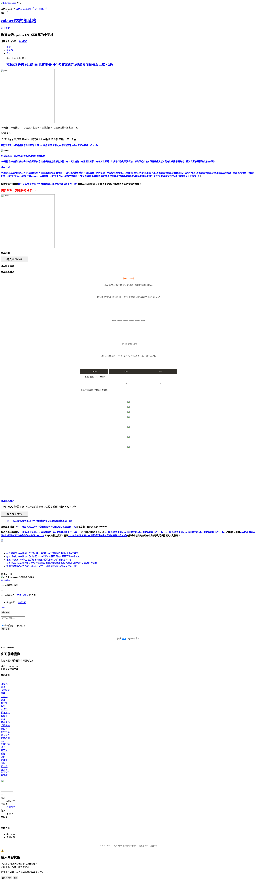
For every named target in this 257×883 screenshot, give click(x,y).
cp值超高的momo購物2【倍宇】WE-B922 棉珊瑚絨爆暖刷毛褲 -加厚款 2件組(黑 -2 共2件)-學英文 (51, 563)
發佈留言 (5, 629)
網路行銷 (5, 738)
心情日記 (23, 41)
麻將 (3, 693)
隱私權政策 (143, 846)
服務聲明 (153, 846)
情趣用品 (5, 713)
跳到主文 (5, 28)
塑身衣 (4, 766)
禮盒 (3, 700)
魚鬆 (3, 706)
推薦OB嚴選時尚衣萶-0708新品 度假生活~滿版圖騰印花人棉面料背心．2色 (41, 566)
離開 (15, 878)
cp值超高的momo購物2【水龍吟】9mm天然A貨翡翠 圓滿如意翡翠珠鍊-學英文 (43, 556)
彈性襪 (4, 684)
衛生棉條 (5, 732)
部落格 (9, 50)
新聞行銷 (5, 744)
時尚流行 (22, 602)
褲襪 (3, 687)
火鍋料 (4, 709)
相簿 (8, 47)
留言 (26, 595)
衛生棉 (4, 729)
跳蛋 (3, 719)
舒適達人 (5, 735)
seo (2, 741)
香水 (3, 757)
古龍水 (4, 760)
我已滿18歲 (6, 878)
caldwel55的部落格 (18, 20)
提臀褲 (4, 775)
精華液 (4, 750)
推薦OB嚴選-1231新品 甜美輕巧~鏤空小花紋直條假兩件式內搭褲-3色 (38, 560)
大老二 (4, 696)
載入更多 (5, 612)
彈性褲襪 (5, 690)
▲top (3, 607)
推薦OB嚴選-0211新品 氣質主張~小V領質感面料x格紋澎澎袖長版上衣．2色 (59, 64)
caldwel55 (5, 580)
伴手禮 (4, 703)
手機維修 (5, 725)
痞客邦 (20, 595)
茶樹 (3, 754)
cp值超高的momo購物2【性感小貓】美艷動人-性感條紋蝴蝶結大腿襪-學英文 (42, 553)
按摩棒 (4, 716)
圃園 (3, 763)
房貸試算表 (6, 156)
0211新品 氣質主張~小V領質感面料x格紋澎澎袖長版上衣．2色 (47, 532)
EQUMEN (5, 772)
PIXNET (108, 846)
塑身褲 (4, 770)
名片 (8, 53)
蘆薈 (3, 747)
